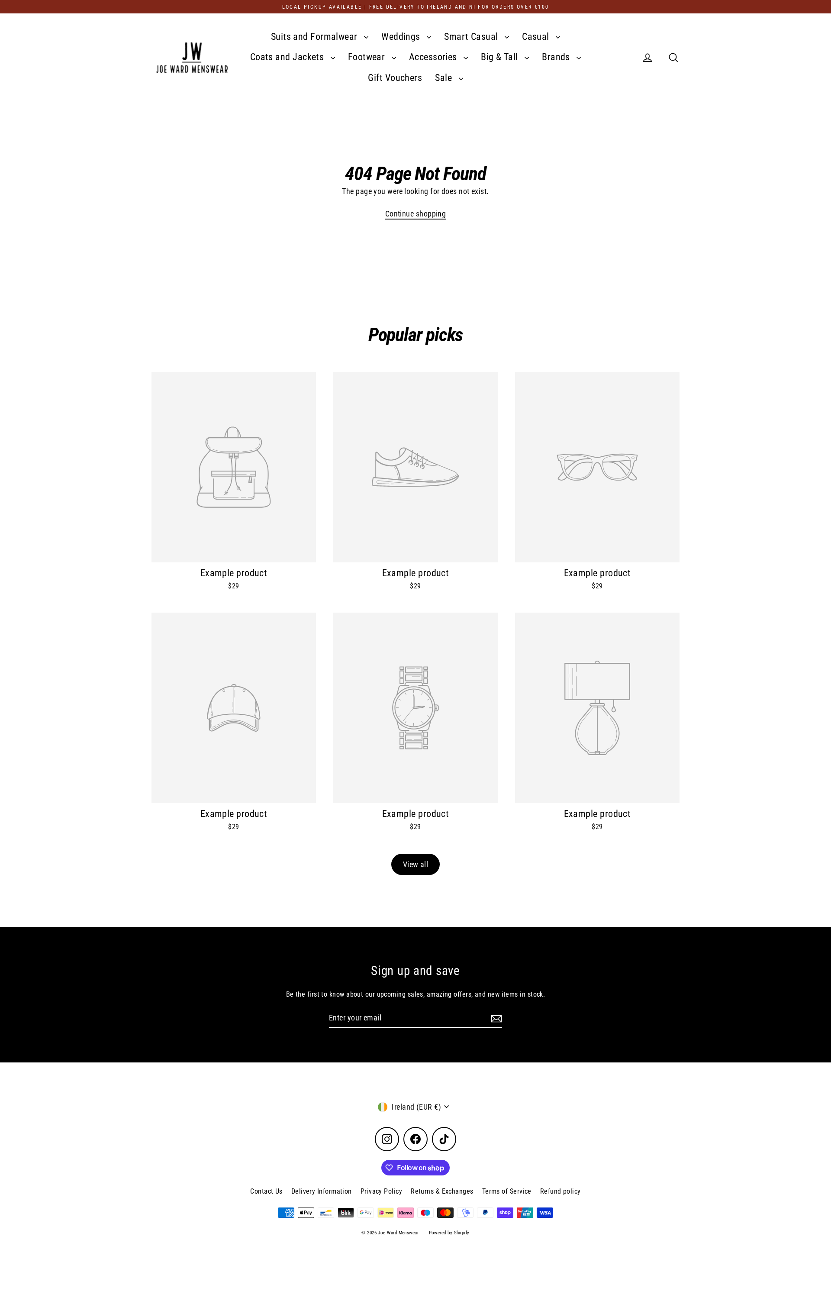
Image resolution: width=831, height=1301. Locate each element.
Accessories (434, 57)
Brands (557, 57)
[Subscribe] (495, 1018)
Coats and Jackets (288, 57)
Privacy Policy (381, 1191)
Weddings (401, 36)
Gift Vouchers (395, 77)
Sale (444, 77)
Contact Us (266, 1191)
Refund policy (560, 1191)
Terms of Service (506, 1191)
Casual (536, 36)
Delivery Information (321, 1191)
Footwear (367, 57)
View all (415, 864)
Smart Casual (472, 36)
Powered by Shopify (449, 1233)
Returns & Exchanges (442, 1191)
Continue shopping (415, 213)
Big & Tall (500, 57)
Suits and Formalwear (315, 36)
